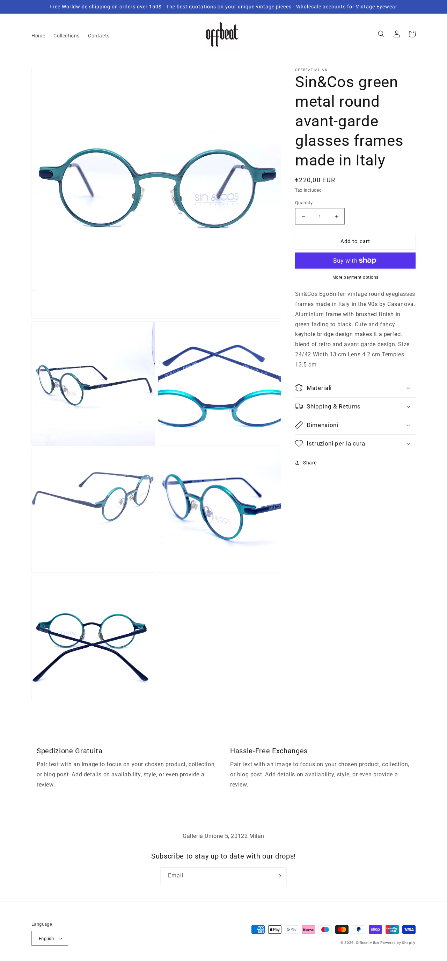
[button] (381, 34)
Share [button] (310, 462)
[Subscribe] (278, 876)
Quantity (304, 202)
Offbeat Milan (367, 943)
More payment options (355, 277)
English (46, 938)
